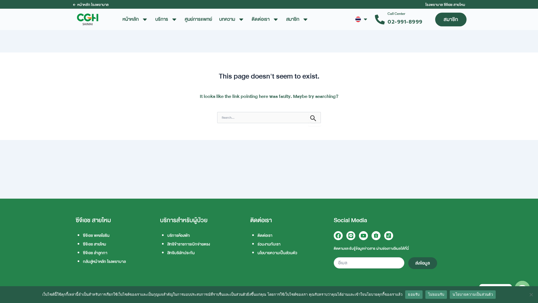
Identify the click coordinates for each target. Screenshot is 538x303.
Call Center (396, 14)
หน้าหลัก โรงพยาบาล (93, 5)
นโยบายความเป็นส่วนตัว (277, 252)
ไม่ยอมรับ (436, 294)
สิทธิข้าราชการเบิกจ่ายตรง (188, 244)
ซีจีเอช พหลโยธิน (96, 235)
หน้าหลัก (130, 19)
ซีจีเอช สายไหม (94, 244)
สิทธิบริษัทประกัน (181, 252)
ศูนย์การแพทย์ (198, 19)
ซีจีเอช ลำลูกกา (95, 252)
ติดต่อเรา (265, 235)
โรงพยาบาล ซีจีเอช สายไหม (445, 5)
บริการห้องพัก (178, 235)
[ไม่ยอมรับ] (531, 294)
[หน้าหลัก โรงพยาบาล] (74, 4)
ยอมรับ (413, 294)
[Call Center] (380, 19)
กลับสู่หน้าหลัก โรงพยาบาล (104, 261)
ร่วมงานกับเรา (269, 244)
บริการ (161, 19)
